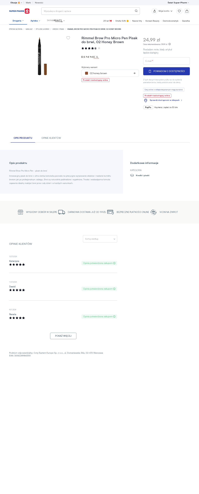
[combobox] (90, 11)
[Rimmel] (90, 57)
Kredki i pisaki (59, 29)
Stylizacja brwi (43, 29)
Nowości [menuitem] (39, 2)
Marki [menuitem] (28, 2)
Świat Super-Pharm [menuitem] (177, 2)
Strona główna (16, 29)
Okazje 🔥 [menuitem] (15, 2)
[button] (56, 20)
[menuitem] (18, 20)
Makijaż (29, 29)
